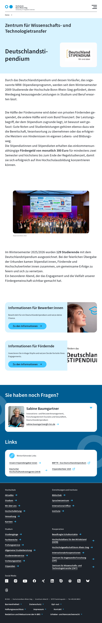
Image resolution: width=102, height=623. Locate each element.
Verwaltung (10, 516)
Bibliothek (57, 495)
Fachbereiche (11, 539)
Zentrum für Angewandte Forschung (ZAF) (69, 559)
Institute (56, 511)
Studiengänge (11, 534)
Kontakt (58, 609)
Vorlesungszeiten (13, 560)
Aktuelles (9, 495)
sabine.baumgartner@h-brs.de (40, 424)
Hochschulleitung (13, 511)
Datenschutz (35, 604)
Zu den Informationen (25, 326)
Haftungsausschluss (14, 609)
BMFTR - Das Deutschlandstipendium (69, 462)
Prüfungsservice (12, 545)
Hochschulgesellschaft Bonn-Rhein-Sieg (70, 547)
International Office (61, 505)
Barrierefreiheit (12, 604)
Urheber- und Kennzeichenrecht (65, 614)
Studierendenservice (14, 555)
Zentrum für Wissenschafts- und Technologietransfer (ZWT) (67, 567)
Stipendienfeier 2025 (61, 469)
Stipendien (10, 566)
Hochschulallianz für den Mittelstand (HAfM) (69, 540)
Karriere (8, 521)
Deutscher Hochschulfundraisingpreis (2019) (24, 470)
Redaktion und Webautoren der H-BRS (22, 614)
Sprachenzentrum (60, 500)
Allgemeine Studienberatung (18, 550)
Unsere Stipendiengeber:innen (23, 462)
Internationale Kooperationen (66, 552)
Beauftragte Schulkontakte (65, 534)
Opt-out (55, 604)
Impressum (38, 609)
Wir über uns (10, 505)
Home (7, 15)
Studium (9, 500)
